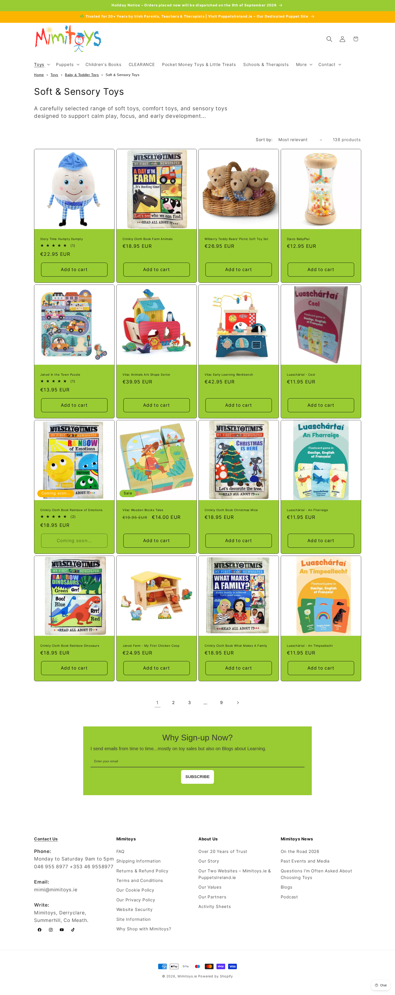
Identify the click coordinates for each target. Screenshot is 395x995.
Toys (54, 75)
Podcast (289, 896)
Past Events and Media (305, 860)
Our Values (210, 886)
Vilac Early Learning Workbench (229, 374)
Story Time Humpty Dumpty (61, 238)
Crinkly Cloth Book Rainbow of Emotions (71, 510)
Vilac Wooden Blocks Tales (143, 510)
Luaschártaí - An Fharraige (307, 510)
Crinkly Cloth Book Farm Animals (148, 238)
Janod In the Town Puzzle (60, 374)
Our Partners (212, 896)
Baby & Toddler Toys (82, 75)
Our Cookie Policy (135, 889)
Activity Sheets (214, 906)
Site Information (133, 919)
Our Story (208, 860)
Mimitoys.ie (187, 976)
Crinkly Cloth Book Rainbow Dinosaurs (69, 645)
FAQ (120, 851)
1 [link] (157, 702)
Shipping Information (138, 860)
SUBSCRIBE (197, 776)
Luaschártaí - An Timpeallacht (310, 645)
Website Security (134, 909)
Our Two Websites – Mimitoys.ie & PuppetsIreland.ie (234, 874)
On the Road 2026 (300, 851)
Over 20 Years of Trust (222, 851)
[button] (41, 64)
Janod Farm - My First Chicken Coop (151, 645)
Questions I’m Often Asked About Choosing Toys (316, 874)
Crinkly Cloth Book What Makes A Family (236, 645)
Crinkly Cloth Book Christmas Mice (231, 510)
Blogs (287, 886)
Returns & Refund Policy (142, 870)
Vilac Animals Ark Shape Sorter (147, 374)
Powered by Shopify (215, 976)
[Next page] (237, 702)
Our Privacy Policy (135, 899)
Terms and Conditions (139, 880)
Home (39, 75)
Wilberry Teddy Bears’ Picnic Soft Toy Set (237, 238)
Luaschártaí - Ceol (301, 374)
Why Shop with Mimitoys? (143, 928)
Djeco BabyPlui (298, 238)
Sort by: (264, 139)
